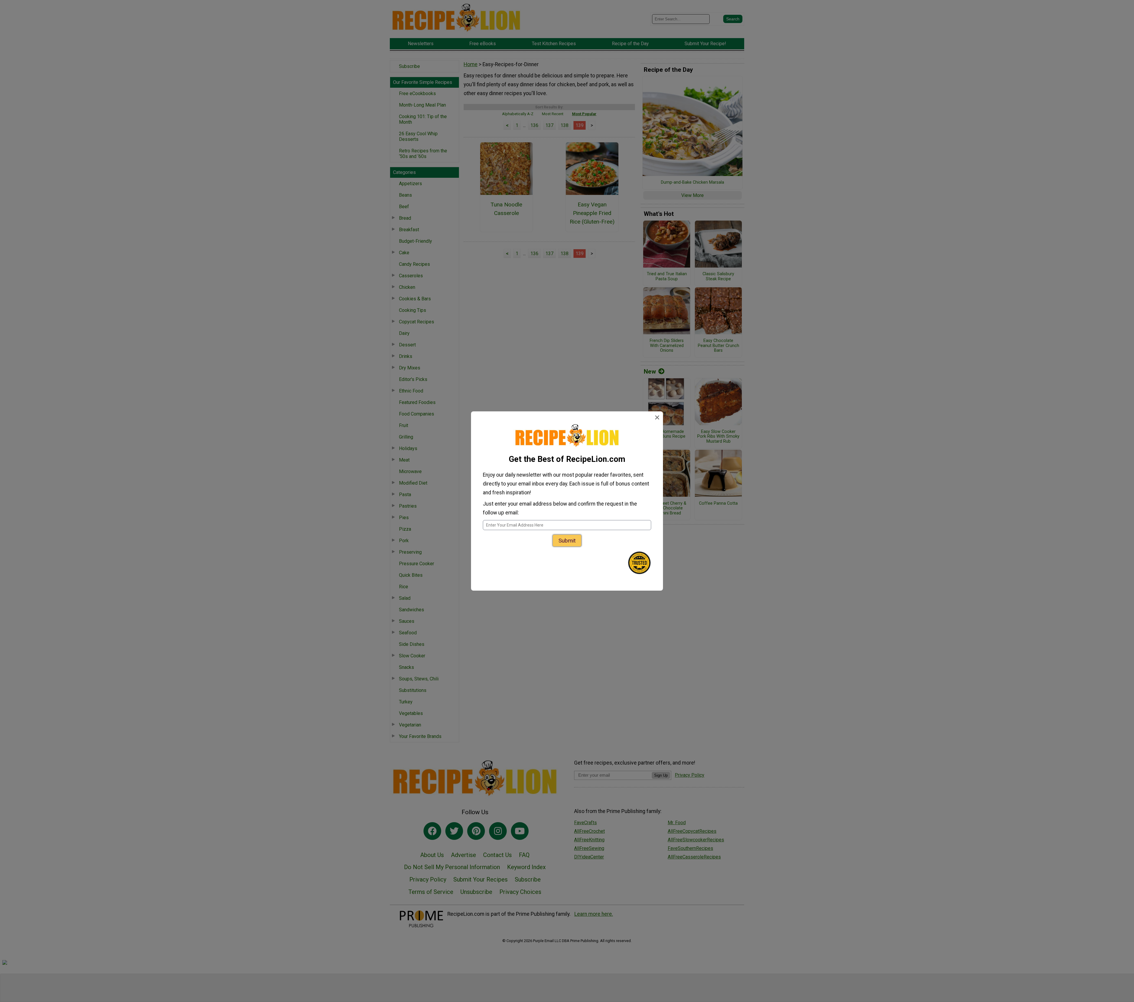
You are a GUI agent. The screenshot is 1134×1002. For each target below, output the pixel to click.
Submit (567, 540)
